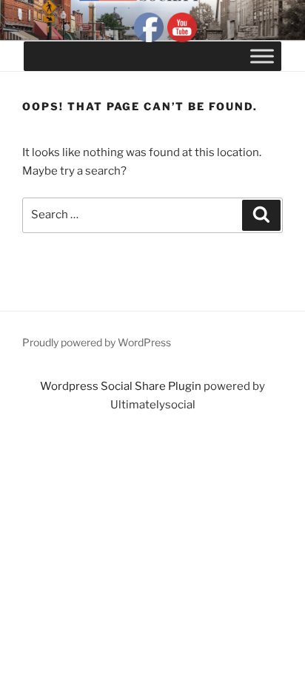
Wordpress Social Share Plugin (122, 386)
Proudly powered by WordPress (96, 342)
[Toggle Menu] (262, 56)
